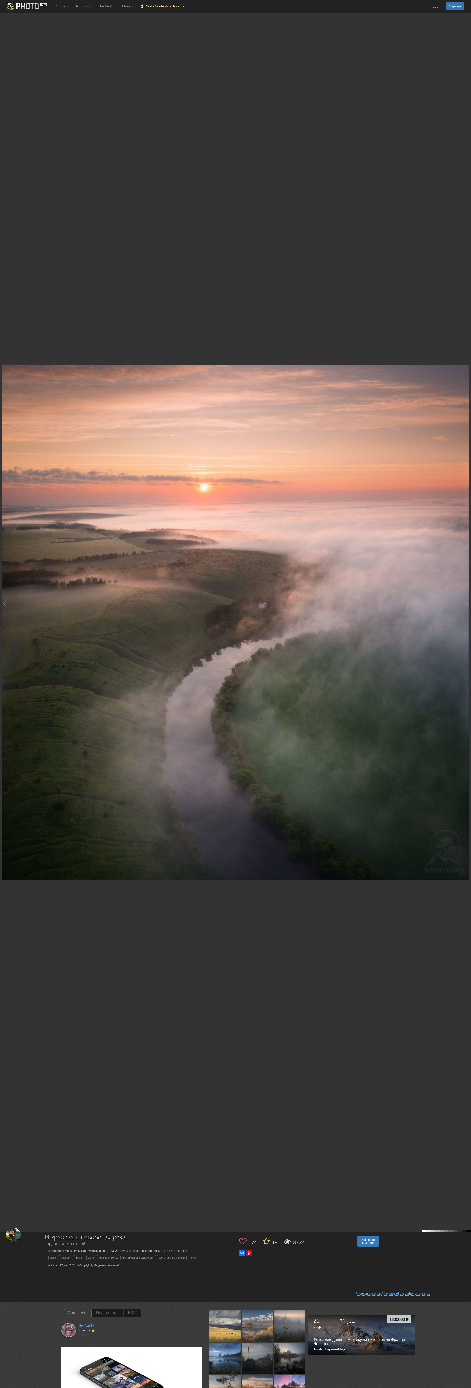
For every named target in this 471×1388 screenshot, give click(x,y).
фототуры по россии (172, 1257)
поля (193, 1257)
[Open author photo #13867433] (258, 1358)
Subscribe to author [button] (368, 1241)
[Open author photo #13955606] (225, 1326)
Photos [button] (60, 6)
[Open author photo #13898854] (290, 1326)
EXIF (132, 1312)
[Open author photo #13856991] (290, 1358)
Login (437, 6)
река (53, 1257)
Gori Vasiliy (86, 1325)
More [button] (126, 6)
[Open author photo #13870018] (225, 1358)
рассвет (66, 1257)
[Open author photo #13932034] (258, 1326)
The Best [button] (105, 6)
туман (79, 1257)
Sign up (455, 6)
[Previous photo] (4, 603)
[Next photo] (466, 603)
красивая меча (108, 1257)
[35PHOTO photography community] (26, 6)
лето (91, 1257)
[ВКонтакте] (242, 1253)
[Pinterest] (249, 1253)
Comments (78, 1312)
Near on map (107, 1312)
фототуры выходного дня (138, 1257)
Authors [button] (82, 6)
